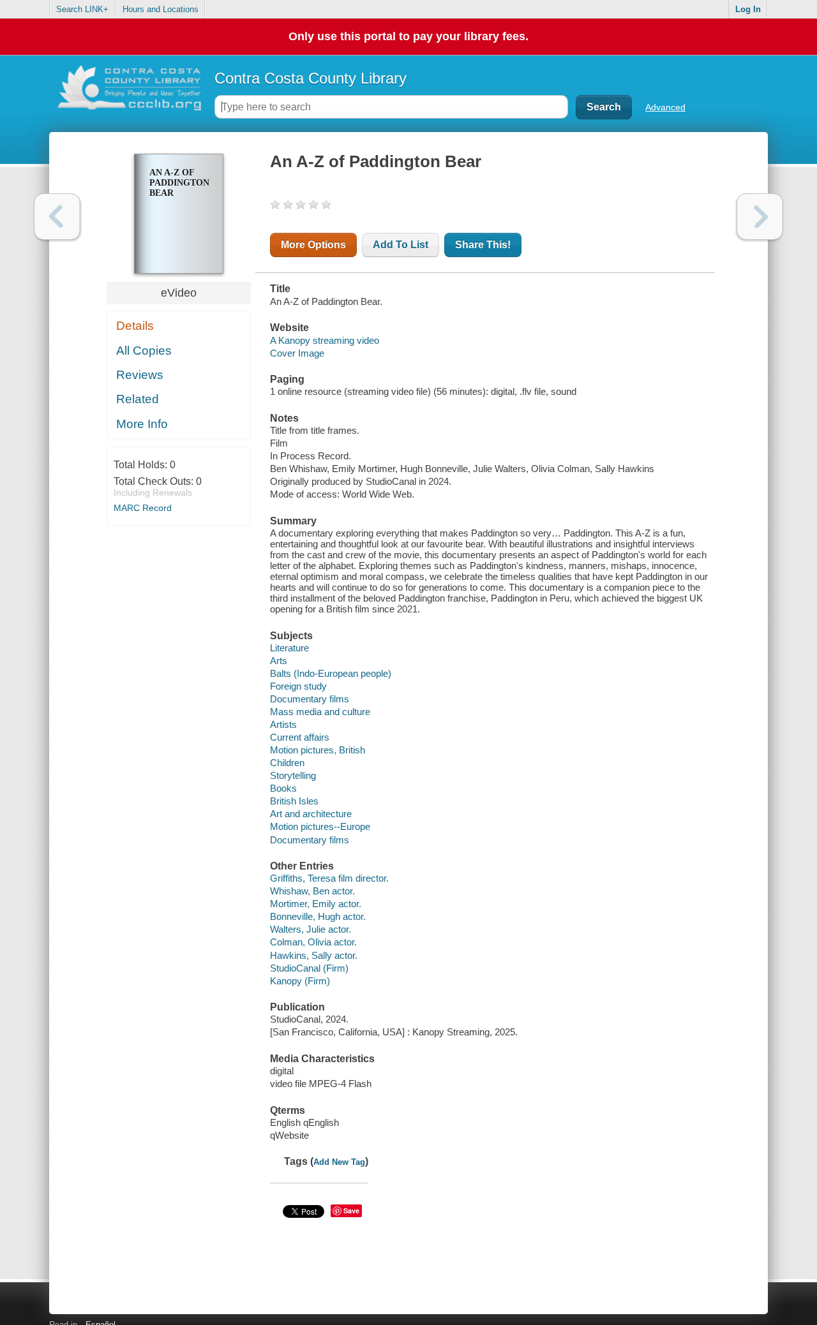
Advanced (665, 107)
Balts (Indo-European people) (330, 673)
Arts (278, 660)
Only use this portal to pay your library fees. (408, 36)
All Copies (144, 350)
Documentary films (309, 698)
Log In (748, 9)
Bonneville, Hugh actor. (318, 916)
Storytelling (293, 775)
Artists (283, 724)
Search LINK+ (82, 9)
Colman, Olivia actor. (313, 941)
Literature (289, 647)
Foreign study (298, 686)
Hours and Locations (161, 9)
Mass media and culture (320, 711)
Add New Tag (339, 1162)
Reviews (139, 374)
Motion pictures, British (317, 749)
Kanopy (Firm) (300, 980)
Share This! (483, 244)
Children (287, 762)
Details (135, 325)
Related (137, 399)
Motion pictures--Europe (320, 826)
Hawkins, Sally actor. (313, 955)
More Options (313, 244)
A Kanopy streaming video (324, 340)
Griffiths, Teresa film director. (329, 878)
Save (351, 1210)
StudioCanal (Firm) (309, 968)
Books (283, 788)
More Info (142, 424)
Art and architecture (311, 813)
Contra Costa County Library (310, 78)
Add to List (400, 244)
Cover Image (297, 353)
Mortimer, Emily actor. (315, 903)
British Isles (294, 801)
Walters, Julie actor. (310, 929)
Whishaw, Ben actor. (312, 890)
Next (760, 216)
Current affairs (299, 737)
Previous (57, 216)
